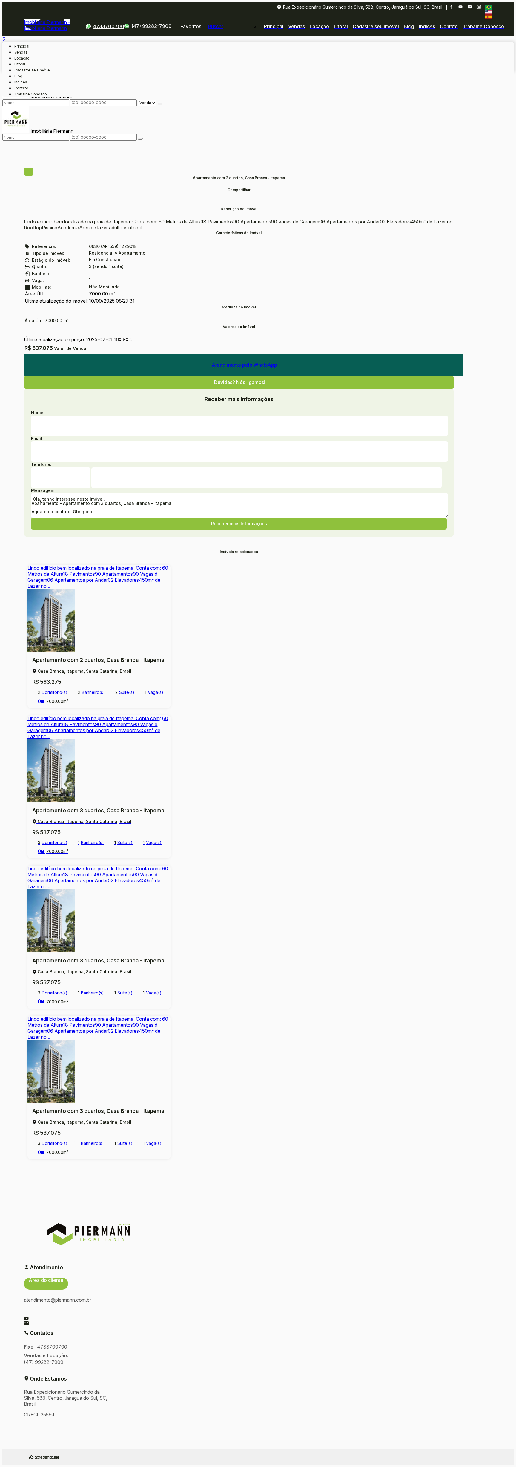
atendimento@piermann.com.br (57, 1300)
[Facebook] (451, 7)
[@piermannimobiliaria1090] (460, 7)
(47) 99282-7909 (151, 26)
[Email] (469, 7)
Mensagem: (43, 490)
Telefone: (41, 464)
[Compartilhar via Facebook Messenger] (239, 203)
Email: (37, 438)
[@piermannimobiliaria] (478, 7)
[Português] (488, 7)
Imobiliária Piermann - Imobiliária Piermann (47, 25)
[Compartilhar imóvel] (28, 172)
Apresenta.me (44, 1457)
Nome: (37, 412)
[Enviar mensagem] (160, 104)
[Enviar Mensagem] (140, 139)
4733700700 (108, 26)
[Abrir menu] (4, 37)
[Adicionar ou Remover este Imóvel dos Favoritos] (161, 574)
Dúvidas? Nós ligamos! (239, 382)
